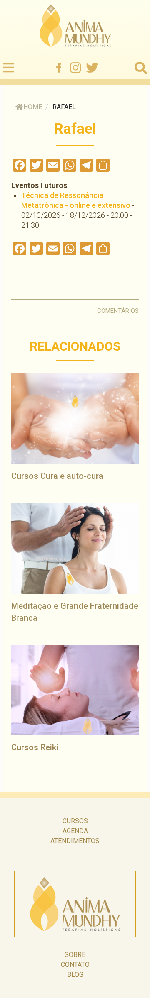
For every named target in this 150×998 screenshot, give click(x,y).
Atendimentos (75, 841)
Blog (75, 974)
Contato (75, 965)
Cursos (75, 821)
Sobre (75, 955)
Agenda (75, 831)
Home (32, 107)
